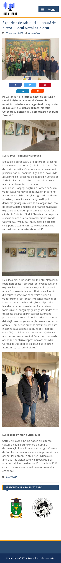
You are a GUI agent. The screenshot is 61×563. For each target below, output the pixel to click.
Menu (52, 9)
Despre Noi (11, 476)
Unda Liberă (34, 33)
